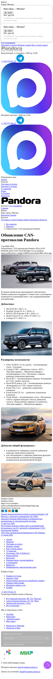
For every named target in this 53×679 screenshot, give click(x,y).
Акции (4, 179)
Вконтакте (10, 617)
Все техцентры (12, 605)
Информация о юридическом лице (21, 567)
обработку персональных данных (13, 644)
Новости (43, 220)
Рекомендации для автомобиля (19, 560)
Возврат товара (24, 45)
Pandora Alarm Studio (15, 583)
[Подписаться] (47, 638)
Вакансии (10, 565)
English (9, 587)
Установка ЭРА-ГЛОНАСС (18, 553)
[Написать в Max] (26, 113)
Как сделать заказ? (40, 45)
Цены (3, 191)
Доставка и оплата (9, 45)
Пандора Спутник (9, 186)
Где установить (15, 206)
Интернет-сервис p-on (15, 585)
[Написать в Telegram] (20, 61)
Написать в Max (13, 628)
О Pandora (5, 193)
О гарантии (6, 189)
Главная (4, 208)
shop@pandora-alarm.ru (27, 667)
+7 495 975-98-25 (8, 123)
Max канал (10, 621)
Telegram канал (13, 619)
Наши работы (24, 220)
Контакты (5, 196)
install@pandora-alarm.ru (30, 672)
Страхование (11, 562)
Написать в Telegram (15, 626)
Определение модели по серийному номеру (25, 580)
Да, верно (8, 13)
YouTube (10, 614)
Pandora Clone (12, 578)
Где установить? (8, 43)
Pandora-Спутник (13, 576)
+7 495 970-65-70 (8, 61)
